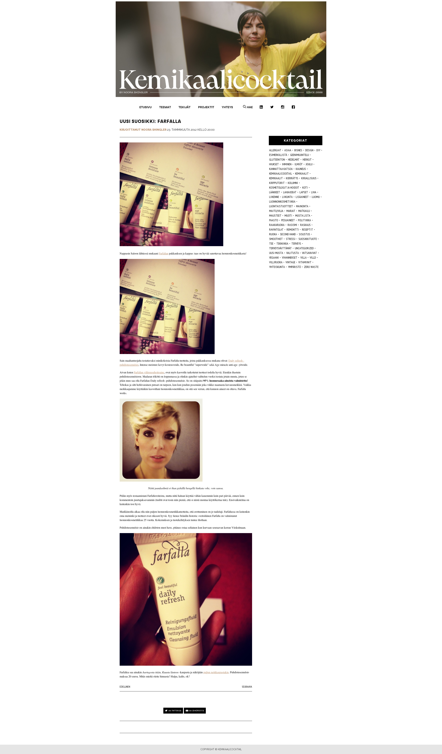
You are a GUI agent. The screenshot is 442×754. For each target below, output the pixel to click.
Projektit (206, 107)
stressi (290, 239)
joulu (309, 164)
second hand (288, 234)
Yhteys (227, 107)
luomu (316, 197)
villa (303, 257)
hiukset (274, 164)
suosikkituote (308, 239)
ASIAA (287, 150)
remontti (293, 229)
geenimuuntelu (299, 155)
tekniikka (282, 243)
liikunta (287, 197)
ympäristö (294, 267)
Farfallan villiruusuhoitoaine (149, 372)
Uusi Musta (276, 253)
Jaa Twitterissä (175, 710)
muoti (288, 215)
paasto (273, 220)
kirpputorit (277, 183)
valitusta (292, 253)
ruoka (273, 234)
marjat (290, 211)
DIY (318, 150)
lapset (304, 192)
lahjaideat (289, 192)
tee (271, 243)
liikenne (274, 197)
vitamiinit (304, 262)
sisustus (304, 234)
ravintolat (276, 229)
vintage (290, 262)
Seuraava (247, 686)
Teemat (165, 107)
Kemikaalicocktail (280, 173)
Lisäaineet (302, 197)
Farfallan (163, 253)
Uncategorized (304, 248)
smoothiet (276, 239)
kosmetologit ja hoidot (284, 187)
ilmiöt (299, 164)
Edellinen (125, 686)
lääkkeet (274, 192)
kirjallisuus (308, 178)
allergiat (275, 150)
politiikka (304, 220)
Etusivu (145, 107)
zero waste (311, 267)
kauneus (301, 169)
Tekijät (184, 107)
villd (313, 257)
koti (305, 187)
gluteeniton (277, 159)
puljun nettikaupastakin (216, 672)
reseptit (307, 229)
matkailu (304, 211)
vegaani (274, 257)
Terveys (296, 243)
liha (313, 192)
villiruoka (275, 262)
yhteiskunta (277, 267)
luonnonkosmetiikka (282, 201)
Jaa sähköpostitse (196, 710)
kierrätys (292, 178)
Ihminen (286, 164)
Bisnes (298, 150)
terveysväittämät (280, 248)
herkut (307, 159)
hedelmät (294, 159)
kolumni (293, 183)
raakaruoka (277, 225)
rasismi (292, 225)
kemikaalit (276, 178)
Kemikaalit (302, 173)
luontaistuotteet (281, 206)
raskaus (305, 225)
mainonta (302, 206)
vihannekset (289, 257)
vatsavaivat (309, 253)
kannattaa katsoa (281, 169)
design (309, 150)
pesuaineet (288, 220)
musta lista (302, 215)
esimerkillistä (278, 155)
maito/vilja (276, 211)
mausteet (275, 215)
